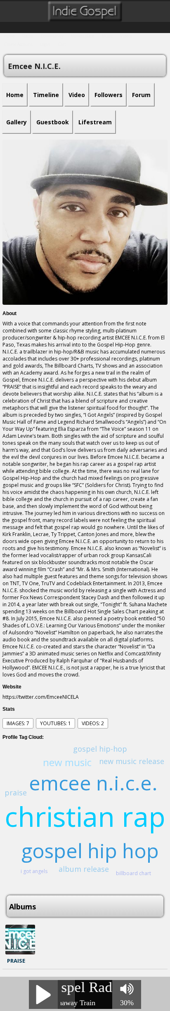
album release (84, 869)
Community (52, 36)
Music (107, 36)
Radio (27, 36)
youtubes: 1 (55, 723)
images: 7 (18, 723)
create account (18, 44)
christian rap (85, 816)
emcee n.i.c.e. (93, 782)
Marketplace (82, 36)
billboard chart (133, 873)
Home (9, 36)
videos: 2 (93, 723)
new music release (131, 761)
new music (67, 762)
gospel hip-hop (100, 749)
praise (16, 792)
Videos (126, 36)
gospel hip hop (90, 850)
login (45, 44)
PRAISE (16, 960)
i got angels (34, 871)
